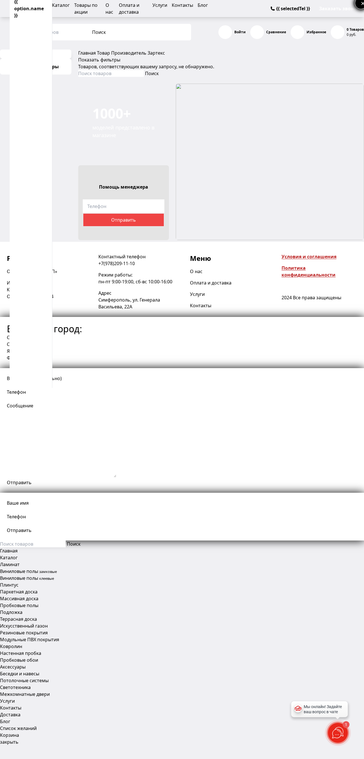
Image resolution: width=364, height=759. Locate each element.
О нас (196, 271)
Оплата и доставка (210, 283)
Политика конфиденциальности (309, 271)
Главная (87, 53)
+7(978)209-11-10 (116, 263)
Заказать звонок (339, 8)
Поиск (99, 32)
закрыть (9, 742)
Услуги (159, 5)
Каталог (61, 5)
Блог (203, 5)
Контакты (182, 5)
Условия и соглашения (309, 256)
